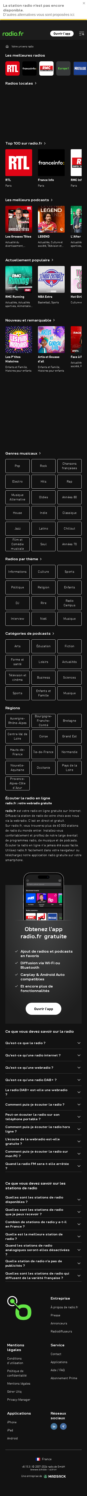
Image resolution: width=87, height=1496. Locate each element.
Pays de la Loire (69, 768)
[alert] (43, 10)
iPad (10, 1430)
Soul (43, 544)
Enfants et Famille (43, 693)
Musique (69, 618)
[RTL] (12, 68)
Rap (69, 481)
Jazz (17, 528)
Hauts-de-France (17, 752)
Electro (17, 481)
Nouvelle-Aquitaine (17, 768)
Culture (43, 571)
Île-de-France (43, 752)
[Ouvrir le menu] (81, 33)
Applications (59, 1362)
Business (43, 677)
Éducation (43, 646)
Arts (17, 646)
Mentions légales (18, 1383)
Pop (17, 466)
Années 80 (69, 497)
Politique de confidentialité (17, 1373)
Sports (69, 571)
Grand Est (69, 736)
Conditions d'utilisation (15, 1361)
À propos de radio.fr (64, 1307)
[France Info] (29, 68)
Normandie (69, 752)
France (46, 1459)
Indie (43, 513)
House (17, 513)
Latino (43, 528)
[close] (84, 3)
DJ (17, 603)
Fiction (69, 646)
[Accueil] (7, 46)
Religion (43, 587)
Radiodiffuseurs (61, 1331)
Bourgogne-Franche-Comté (43, 721)
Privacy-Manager (18, 1399)
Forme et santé (17, 662)
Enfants (69, 587)
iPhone (12, 1422)
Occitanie (43, 767)
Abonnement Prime (64, 1378)
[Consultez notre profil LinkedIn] (54, 1426)
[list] (43, 68)
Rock (43, 466)
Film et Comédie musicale (17, 544)
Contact (56, 1354)
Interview (17, 618)
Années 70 (69, 544)
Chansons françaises (69, 466)
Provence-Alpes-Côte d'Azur (18, 783)
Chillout (69, 528)
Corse (43, 736)
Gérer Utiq (14, 1391)
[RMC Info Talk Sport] (46, 68)
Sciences (69, 677)
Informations (17, 571)
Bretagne (69, 720)
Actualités (69, 662)
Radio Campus (69, 603)
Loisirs (43, 662)
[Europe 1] (63, 68)
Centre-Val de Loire (17, 736)
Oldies (43, 497)
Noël (43, 618)
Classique (69, 513)
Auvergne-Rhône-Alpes (17, 721)
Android (12, 1438)
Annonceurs (59, 1323)
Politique (17, 587)
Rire (43, 603)
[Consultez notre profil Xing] (63, 1426)
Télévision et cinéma (18, 677)
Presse (55, 1315)
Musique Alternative (17, 497)
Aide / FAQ (58, 1370)
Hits (43, 481)
